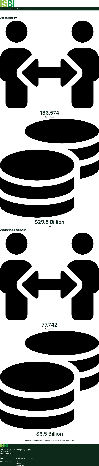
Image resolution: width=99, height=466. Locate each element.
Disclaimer (18, 463)
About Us (18, 460)
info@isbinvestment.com (6, 453)
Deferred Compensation (5, 461)
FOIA (17, 461)
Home (3, 9)
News (28, 9)
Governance (20, 9)
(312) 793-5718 (4, 451)
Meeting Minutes (20, 465)
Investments (11, 9)
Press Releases (34, 460)
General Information (20, 458)
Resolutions (33, 461)
